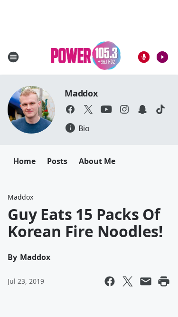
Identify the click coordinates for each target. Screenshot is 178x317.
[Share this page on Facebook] (109, 281)
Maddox (81, 93)
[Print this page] (163, 281)
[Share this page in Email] (145, 281)
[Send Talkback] (144, 57)
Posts (57, 161)
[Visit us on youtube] (106, 109)
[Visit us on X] (88, 109)
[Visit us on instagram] (124, 109)
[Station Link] (86, 56)
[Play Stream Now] (162, 57)
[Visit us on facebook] (70, 109)
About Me (97, 161)
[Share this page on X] (127, 281)
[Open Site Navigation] (13, 57)
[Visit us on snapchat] (142, 109)
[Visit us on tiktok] (160, 109)
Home (24, 161)
